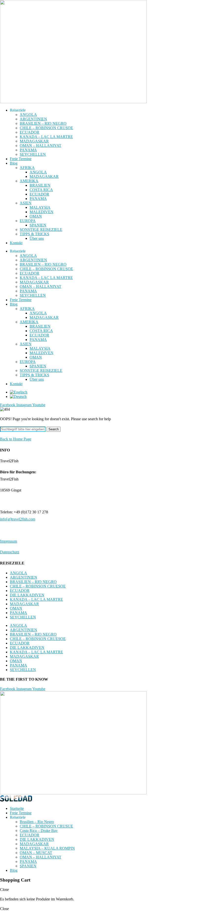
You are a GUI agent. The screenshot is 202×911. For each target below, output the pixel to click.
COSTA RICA (41, 190)
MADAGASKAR (34, 141)
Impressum (8, 541)
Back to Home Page (15, 439)
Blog (13, 163)
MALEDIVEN (41, 212)
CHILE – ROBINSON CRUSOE (46, 128)
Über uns (37, 238)
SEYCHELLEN (33, 154)
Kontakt (16, 243)
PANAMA (28, 150)
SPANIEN (38, 225)
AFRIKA (27, 168)
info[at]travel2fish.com (17, 519)
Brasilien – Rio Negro (37, 822)
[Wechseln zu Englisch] (18, 392)
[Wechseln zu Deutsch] (18, 396)
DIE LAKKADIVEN (27, 595)
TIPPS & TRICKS (34, 234)
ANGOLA (28, 114)
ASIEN (26, 203)
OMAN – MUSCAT (36, 853)
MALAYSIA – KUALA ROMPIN (47, 848)
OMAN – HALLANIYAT (40, 145)
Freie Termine (21, 159)
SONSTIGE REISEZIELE (41, 229)
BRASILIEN (40, 185)
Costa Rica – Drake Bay (39, 830)
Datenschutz (9, 552)
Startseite (17, 808)
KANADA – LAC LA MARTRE (46, 137)
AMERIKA (29, 181)
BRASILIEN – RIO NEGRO (43, 123)
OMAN (36, 216)
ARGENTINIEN (33, 119)
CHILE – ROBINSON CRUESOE (38, 586)
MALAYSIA (40, 207)
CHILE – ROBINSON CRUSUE (46, 826)
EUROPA (28, 221)
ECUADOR (29, 132)
